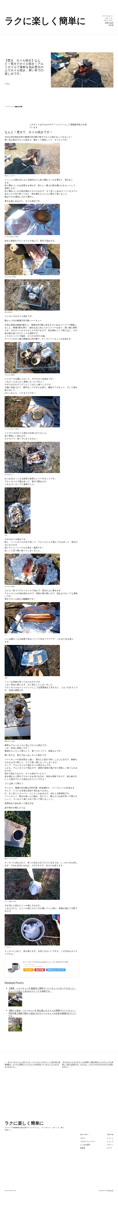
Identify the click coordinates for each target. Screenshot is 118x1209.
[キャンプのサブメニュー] (112, 18)
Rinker (32, 964)
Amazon (28, 969)
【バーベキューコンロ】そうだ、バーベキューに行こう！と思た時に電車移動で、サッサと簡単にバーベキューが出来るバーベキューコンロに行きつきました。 (32, 1064)
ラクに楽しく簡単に (45, 20)
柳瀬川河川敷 (18, 106)
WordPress (110, 1190)
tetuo (7, 83)
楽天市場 (39, 969)
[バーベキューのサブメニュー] (112, 15)
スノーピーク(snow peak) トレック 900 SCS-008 (45, 962)
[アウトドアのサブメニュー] (112, 20)
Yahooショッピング (56, 969)
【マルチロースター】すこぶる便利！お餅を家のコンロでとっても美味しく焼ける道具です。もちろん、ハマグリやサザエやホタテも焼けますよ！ (87, 1064)
